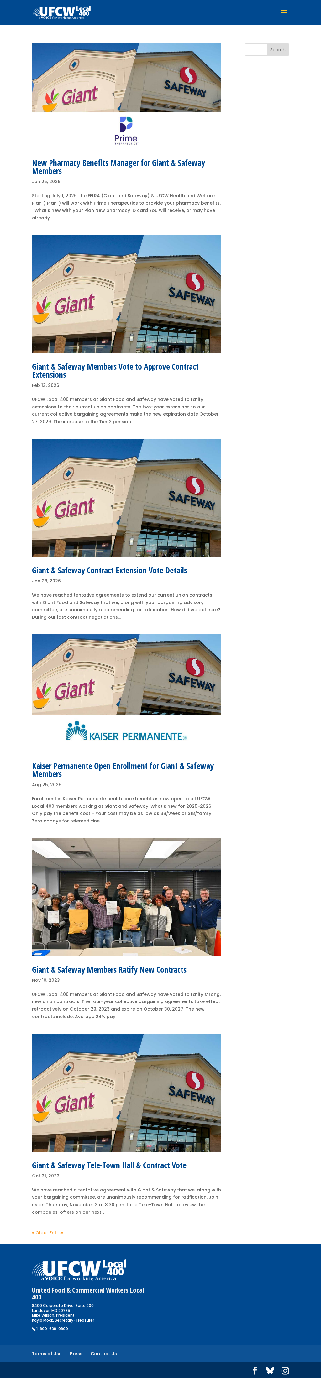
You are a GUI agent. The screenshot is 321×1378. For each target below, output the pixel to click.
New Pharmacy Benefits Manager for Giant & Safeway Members (118, 167)
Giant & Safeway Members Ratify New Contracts (109, 969)
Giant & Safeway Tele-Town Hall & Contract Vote (109, 1165)
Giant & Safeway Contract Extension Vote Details (109, 570)
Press (76, 1353)
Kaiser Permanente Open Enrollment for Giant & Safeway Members (123, 770)
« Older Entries (48, 1233)
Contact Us (104, 1353)
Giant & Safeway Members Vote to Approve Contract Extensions (115, 370)
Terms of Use (47, 1353)
